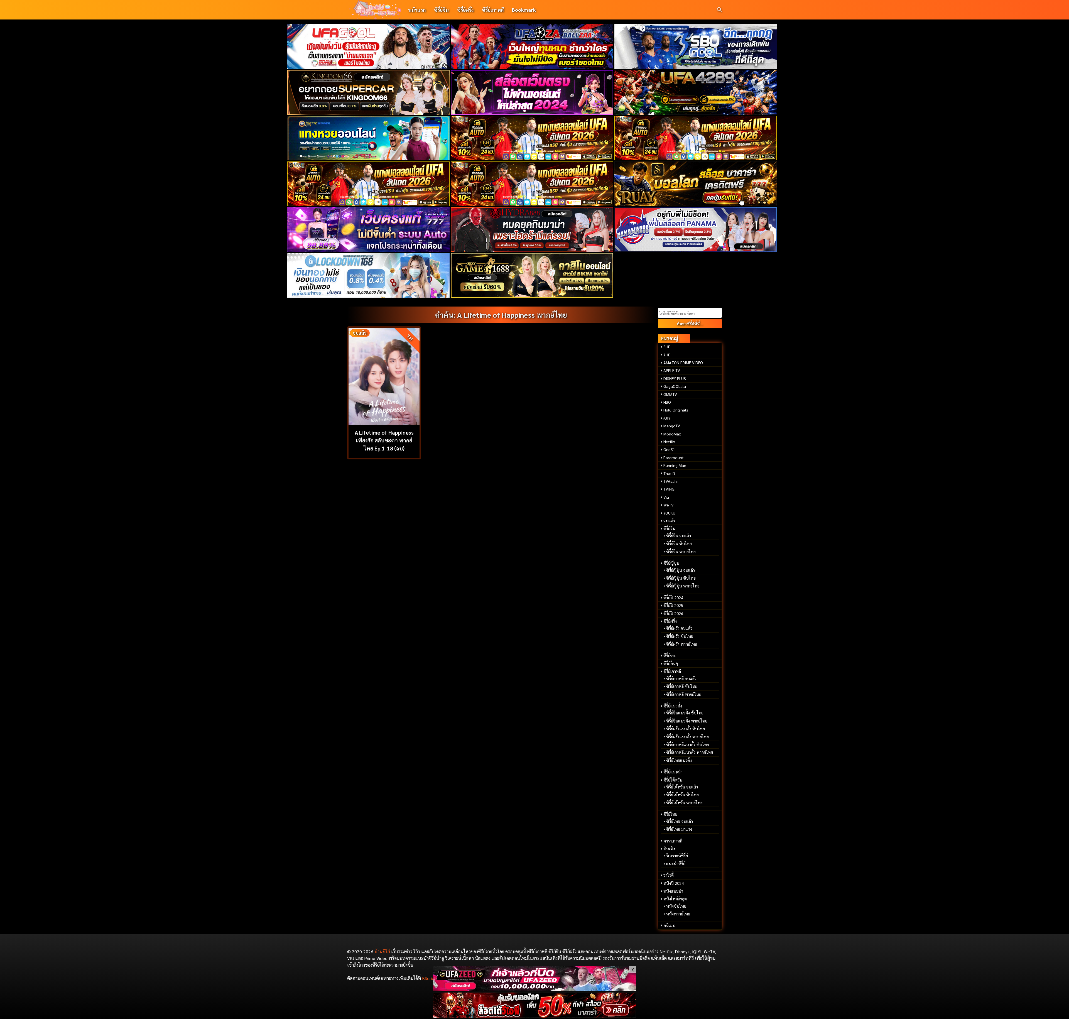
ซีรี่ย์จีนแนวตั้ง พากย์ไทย (686, 720)
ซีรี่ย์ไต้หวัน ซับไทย (682, 794)
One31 (669, 449)
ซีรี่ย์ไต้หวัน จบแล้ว (682, 786)
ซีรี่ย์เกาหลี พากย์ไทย (683, 694)
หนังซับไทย (676, 905)
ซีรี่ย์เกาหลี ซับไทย (681, 686)
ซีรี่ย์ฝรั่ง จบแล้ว (679, 628)
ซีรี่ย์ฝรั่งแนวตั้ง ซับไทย (685, 728)
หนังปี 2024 (673, 883)
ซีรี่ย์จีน (441, 9)
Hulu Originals (675, 409)
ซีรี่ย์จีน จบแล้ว (678, 535)
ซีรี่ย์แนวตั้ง (672, 705)
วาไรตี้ (668, 875)
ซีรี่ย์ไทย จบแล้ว (679, 821)
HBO (667, 402)
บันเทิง (669, 848)
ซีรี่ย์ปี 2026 (673, 613)
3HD (667, 346)
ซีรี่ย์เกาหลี (493, 9)
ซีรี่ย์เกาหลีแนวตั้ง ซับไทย (687, 744)
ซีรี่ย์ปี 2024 (673, 597)
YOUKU (669, 512)
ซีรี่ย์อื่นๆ (670, 663)
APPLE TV (671, 370)
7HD (667, 354)
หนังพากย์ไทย (678, 913)
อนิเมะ (669, 925)
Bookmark (524, 9)
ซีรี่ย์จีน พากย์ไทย (681, 551)
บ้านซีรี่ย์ (382, 951)
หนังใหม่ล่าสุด (675, 898)
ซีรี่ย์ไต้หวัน (672, 779)
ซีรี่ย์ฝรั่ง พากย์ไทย (681, 643)
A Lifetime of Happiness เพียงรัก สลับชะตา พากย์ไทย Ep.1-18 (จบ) (384, 440)
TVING (669, 488)
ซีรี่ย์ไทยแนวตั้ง (679, 760)
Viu (666, 496)
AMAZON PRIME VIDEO (683, 362)
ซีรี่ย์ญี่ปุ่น (671, 562)
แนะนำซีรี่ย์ (675, 863)
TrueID (669, 473)
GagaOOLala (674, 386)
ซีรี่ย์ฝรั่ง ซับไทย (679, 636)
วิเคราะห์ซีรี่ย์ (677, 855)
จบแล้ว (669, 520)
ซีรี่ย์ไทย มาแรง (679, 829)
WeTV (668, 504)
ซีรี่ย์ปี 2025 (673, 605)
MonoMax (672, 433)
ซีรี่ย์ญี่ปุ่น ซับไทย (681, 577)
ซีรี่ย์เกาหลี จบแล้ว (681, 678)
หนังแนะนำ (673, 890)
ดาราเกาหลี (672, 840)
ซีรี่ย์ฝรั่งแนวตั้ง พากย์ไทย (687, 736)
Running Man (674, 465)
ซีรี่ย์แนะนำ (673, 771)
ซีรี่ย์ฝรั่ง (465, 9)
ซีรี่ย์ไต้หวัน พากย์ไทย (684, 802)
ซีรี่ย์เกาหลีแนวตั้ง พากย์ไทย (689, 752)
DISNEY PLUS (674, 378)
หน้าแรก (417, 9)
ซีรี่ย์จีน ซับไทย (679, 543)
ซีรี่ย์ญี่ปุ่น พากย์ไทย (683, 585)
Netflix (669, 441)
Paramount (673, 457)
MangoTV (671, 425)
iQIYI (667, 417)
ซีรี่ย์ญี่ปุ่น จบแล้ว (680, 570)
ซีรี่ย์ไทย (670, 814)
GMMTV (670, 394)
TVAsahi (670, 481)
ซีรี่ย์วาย (669, 655)
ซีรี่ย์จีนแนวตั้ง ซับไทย (684, 712)
